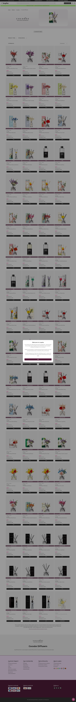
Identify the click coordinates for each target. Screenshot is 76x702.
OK (38, 359)
